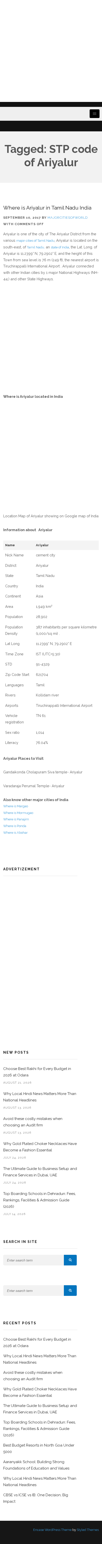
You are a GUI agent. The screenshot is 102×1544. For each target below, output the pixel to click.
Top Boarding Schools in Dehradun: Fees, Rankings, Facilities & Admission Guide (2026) (39, 1200)
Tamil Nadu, (36, 247)
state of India (60, 247)
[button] (70, 1260)
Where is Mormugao (18, 813)
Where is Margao (15, 806)
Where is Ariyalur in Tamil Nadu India (47, 208)
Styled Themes (88, 1530)
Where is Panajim (16, 819)
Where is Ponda (14, 826)
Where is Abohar (15, 832)
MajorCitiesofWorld (68, 217)
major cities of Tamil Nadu (35, 240)
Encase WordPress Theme (52, 1530)
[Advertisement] (51, 51)
